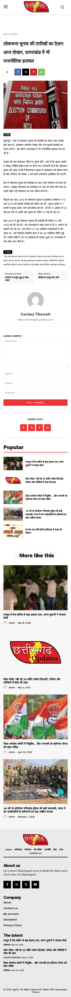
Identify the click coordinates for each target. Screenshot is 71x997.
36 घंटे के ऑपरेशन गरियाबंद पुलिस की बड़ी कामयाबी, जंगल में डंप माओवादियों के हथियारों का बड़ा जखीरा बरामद (46, 514)
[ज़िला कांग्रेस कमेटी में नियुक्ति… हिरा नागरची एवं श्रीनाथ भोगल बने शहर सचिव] (13, 497)
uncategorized (12, 957)
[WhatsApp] (41, 72)
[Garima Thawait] (35, 300)
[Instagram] (16, 884)
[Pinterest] (33, 72)
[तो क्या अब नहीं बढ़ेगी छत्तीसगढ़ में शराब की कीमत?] (13, 531)
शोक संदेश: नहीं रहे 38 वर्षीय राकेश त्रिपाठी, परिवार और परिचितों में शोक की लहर (45, 480)
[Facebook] (17, 72)
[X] (25, 72)
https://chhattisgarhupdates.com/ (35, 319)
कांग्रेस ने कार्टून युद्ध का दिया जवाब (17, 278)
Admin (12, 623)
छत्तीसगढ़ (6, 945)
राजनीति (6, 134)
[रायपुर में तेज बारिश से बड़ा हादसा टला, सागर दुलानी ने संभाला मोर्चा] (13, 463)
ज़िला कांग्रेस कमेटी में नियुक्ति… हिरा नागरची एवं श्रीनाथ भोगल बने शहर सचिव (46, 497)
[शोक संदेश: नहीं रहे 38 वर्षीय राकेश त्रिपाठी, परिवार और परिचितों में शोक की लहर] (13, 480)
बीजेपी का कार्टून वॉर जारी (48, 277)
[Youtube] (35, 884)
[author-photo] (5, 623)
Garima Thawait (36, 314)
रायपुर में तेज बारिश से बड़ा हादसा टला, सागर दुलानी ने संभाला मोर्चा (34, 616)
